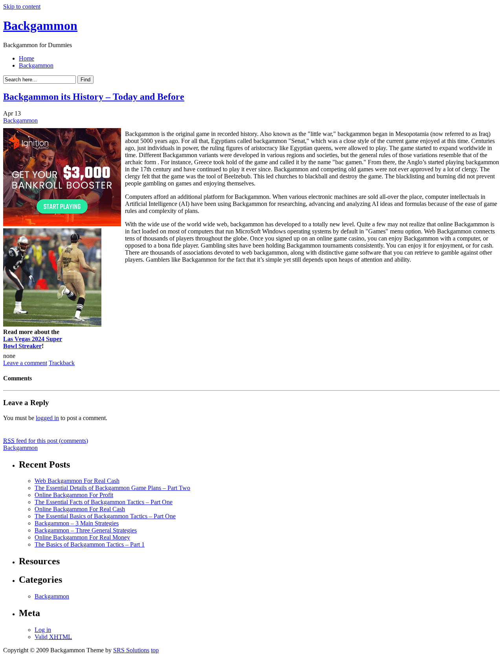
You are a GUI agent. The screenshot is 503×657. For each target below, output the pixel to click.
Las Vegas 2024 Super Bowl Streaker (32, 342)
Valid (53, 636)
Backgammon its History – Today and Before (93, 97)
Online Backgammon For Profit (74, 495)
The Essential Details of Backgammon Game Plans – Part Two (112, 487)
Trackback (62, 363)
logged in (47, 418)
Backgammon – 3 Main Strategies (77, 523)
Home (26, 58)
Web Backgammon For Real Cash (77, 480)
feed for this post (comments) (45, 440)
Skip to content (21, 6)
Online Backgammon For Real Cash (80, 509)
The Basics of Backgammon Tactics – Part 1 (90, 544)
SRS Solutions (131, 650)
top (155, 650)
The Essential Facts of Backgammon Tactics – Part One (104, 502)
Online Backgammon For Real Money (82, 537)
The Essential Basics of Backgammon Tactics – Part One (105, 516)
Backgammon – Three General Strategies (86, 530)
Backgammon (40, 25)
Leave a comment (25, 363)
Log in (43, 629)
